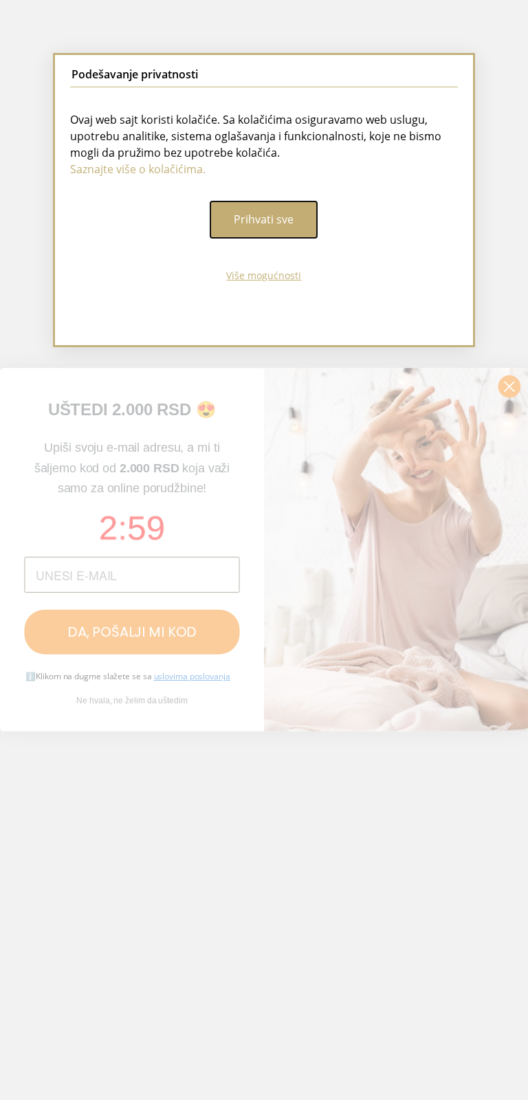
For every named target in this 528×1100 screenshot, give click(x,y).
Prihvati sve (264, 219)
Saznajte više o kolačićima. (138, 169)
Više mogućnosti (263, 275)
